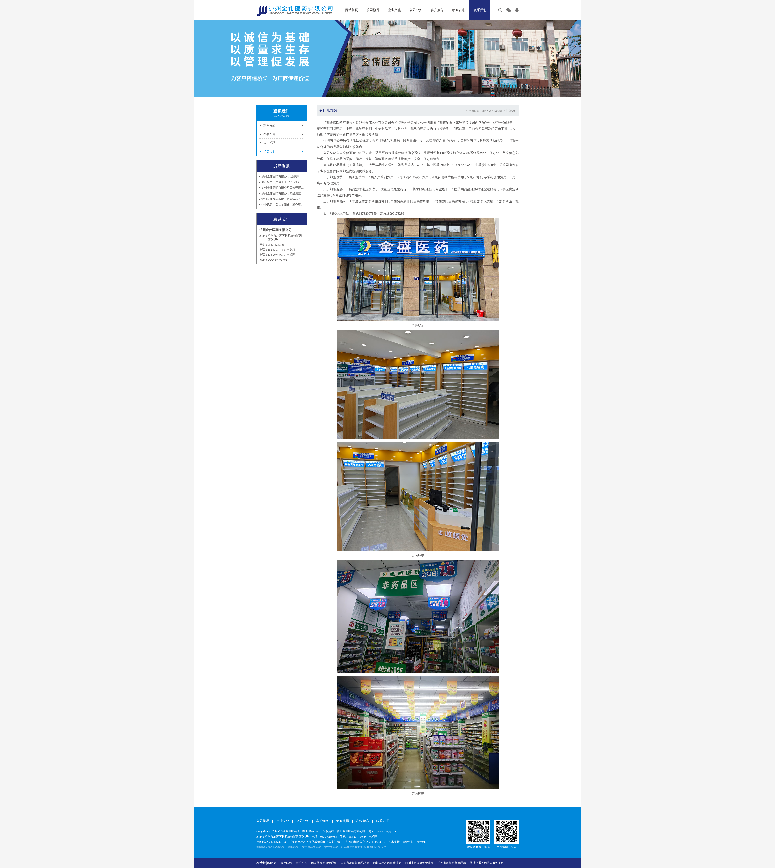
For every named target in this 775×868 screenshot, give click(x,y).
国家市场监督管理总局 (355, 862)
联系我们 (479, 10)
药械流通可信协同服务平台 (487, 862)
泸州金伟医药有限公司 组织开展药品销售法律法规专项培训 (282, 176)
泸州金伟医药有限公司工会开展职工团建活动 (282, 187)
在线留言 (269, 134)
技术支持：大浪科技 (401, 841)
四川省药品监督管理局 (387, 862)
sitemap (421, 841)
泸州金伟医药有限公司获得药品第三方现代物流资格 (282, 199)
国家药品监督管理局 (324, 862)
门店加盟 (269, 151)
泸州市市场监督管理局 (452, 862)
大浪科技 (301, 862)
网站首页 (351, 10)
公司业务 (415, 10)
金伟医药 (286, 862)
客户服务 (437, 10)
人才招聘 (269, 142)
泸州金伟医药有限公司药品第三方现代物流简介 (282, 193)
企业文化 (394, 10)
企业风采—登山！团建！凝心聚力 (282, 204)
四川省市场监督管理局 (419, 862)
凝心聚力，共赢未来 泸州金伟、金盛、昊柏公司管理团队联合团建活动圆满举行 (282, 182)
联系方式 (269, 125)
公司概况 (373, 10)
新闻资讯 (458, 10)
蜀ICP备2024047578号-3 (271, 841)
